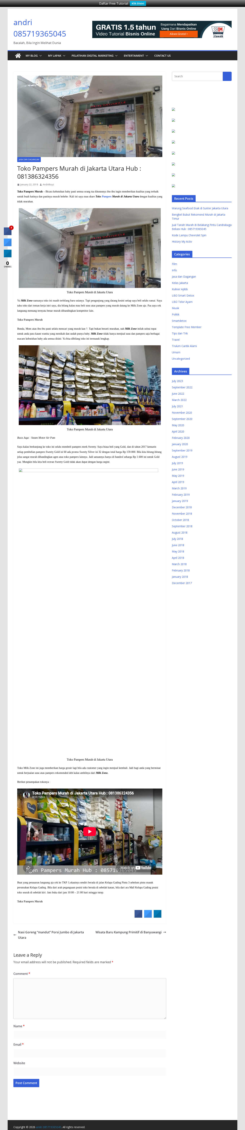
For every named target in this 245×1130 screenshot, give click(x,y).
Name (19, 1026)
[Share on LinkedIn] (7, 256)
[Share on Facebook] (138, 916)
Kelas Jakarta (180, 283)
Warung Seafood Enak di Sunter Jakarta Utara (200, 208)
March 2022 (179, 400)
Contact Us (162, 55)
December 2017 (182, 583)
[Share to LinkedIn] (157, 916)
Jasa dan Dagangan (29, 159)
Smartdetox (179, 321)
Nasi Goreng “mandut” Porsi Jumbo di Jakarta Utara (51, 935)
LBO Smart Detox (183, 295)
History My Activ (182, 241)
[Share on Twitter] (148, 916)
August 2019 (179, 457)
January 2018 (180, 576)
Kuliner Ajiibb (180, 289)
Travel (176, 339)
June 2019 (178, 469)
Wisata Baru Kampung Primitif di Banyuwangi (129, 932)
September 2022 (182, 387)
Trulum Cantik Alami (184, 346)
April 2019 (178, 482)
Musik (175, 308)
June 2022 (178, 393)
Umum (176, 352)
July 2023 (177, 381)
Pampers (106, 196)
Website (19, 1063)
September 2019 (182, 450)
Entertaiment (134, 55)
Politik (175, 314)
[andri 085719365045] (18, 55)
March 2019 (179, 488)
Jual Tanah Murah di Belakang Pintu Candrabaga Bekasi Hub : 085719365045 (202, 227)
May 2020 (178, 425)
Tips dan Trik (180, 333)
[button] (40, 55)
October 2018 (180, 520)
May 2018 (178, 551)
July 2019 (177, 463)
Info (174, 270)
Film (174, 264)
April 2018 (178, 558)
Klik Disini (138, 3)
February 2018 (181, 570)
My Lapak (54, 55)
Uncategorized (181, 358)
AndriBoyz (48, 184)
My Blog (32, 55)
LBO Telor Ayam (182, 302)
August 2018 (179, 532)
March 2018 (179, 564)
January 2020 (180, 444)
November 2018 (182, 513)
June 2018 (178, 545)
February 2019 (181, 494)
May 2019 (178, 475)
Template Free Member (186, 327)
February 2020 (181, 438)
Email (18, 1044)
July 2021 (177, 406)
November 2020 (182, 412)
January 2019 (180, 501)
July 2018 (177, 539)
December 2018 (182, 507)
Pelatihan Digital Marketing (93, 55)
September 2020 (182, 419)
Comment (21, 974)
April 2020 (178, 431)
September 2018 (182, 526)
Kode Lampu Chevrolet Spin (189, 235)
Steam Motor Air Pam (43, 437)
